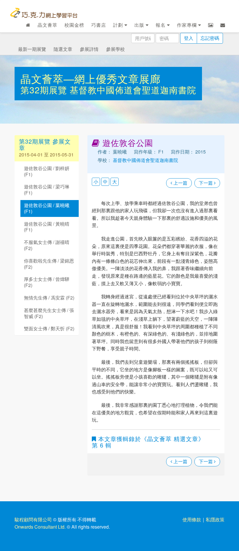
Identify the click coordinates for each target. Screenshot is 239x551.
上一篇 (179, 182)
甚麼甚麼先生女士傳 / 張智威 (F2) (49, 313)
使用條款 (191, 519)
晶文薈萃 (47, 25)
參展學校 (115, 49)
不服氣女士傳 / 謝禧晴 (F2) (46, 245)
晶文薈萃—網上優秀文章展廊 (90, 78)
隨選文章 (63, 49)
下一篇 (206, 182)
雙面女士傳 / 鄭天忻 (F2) (49, 328)
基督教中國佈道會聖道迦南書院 (133, 89)
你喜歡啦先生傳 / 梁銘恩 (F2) (49, 263)
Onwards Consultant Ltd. (40, 526)
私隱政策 (215, 519)
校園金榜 (74, 25)
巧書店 (98, 25)
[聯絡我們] (223, 25)
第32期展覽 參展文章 (45, 144)
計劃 (118, 25)
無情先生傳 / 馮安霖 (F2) (49, 297)
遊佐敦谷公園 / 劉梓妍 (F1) (46, 171)
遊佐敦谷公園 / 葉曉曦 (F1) (46, 208)
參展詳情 (89, 49)
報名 (161, 25)
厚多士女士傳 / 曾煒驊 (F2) (46, 282)
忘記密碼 (210, 38)
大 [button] (114, 181)
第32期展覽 (45, 89)
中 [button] (105, 181)
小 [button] (96, 181)
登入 (188, 38)
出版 (140, 25)
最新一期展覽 (32, 49)
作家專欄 (187, 25)
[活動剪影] (211, 25)
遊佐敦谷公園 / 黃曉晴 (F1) (46, 226)
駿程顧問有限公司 (33, 519)
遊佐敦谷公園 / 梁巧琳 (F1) (46, 189)
